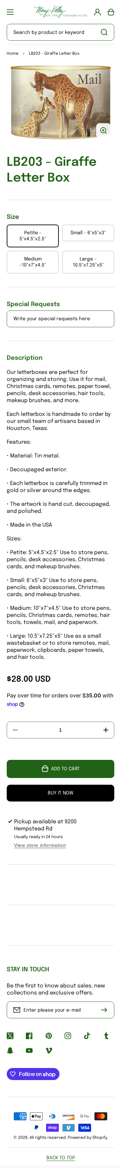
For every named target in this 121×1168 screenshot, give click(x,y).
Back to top (60, 1158)
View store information (40, 845)
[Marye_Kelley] (60, 12)
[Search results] (105, 32)
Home (12, 54)
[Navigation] (10, 12)
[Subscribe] (105, 1010)
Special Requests (33, 304)
